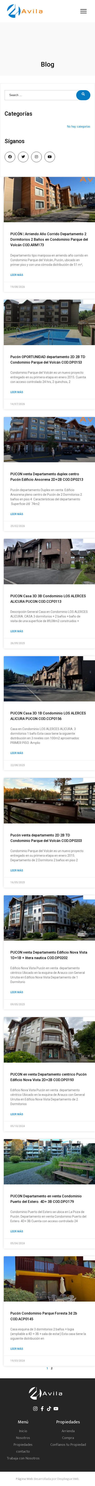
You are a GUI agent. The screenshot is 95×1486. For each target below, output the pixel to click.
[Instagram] (35, 1408)
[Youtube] (55, 1408)
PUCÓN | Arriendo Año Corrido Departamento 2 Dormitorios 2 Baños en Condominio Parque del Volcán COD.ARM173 (49, 239)
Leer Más (16, 275)
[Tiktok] (49, 1408)
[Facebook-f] (42, 1408)
